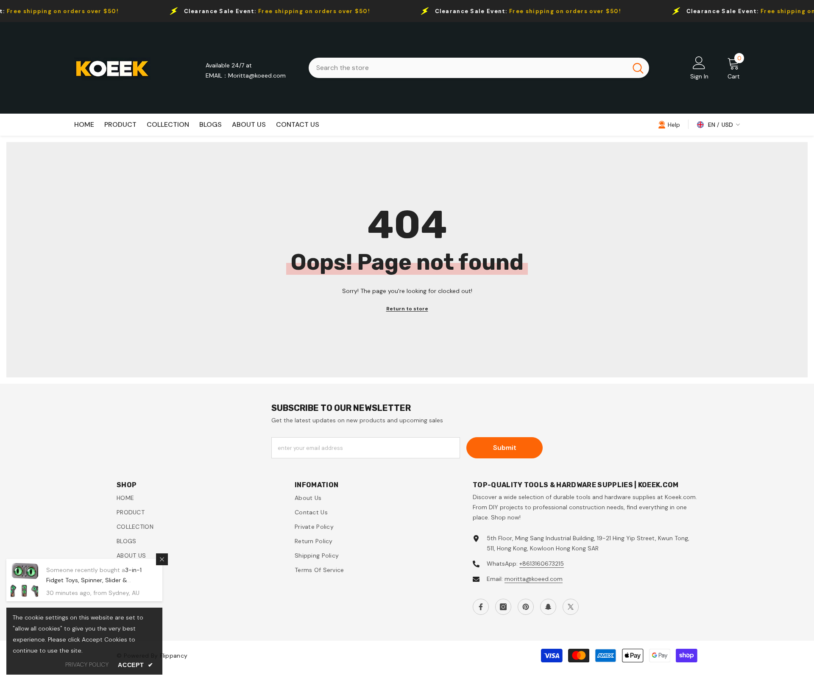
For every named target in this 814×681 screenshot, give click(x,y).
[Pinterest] (526, 607)
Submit (504, 447)
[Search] (479, 68)
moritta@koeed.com (534, 579)
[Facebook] (481, 607)
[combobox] (468, 68)
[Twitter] (571, 607)
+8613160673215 (541, 563)
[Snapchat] (548, 607)
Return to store (407, 308)
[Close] (162, 559)
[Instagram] (503, 607)
